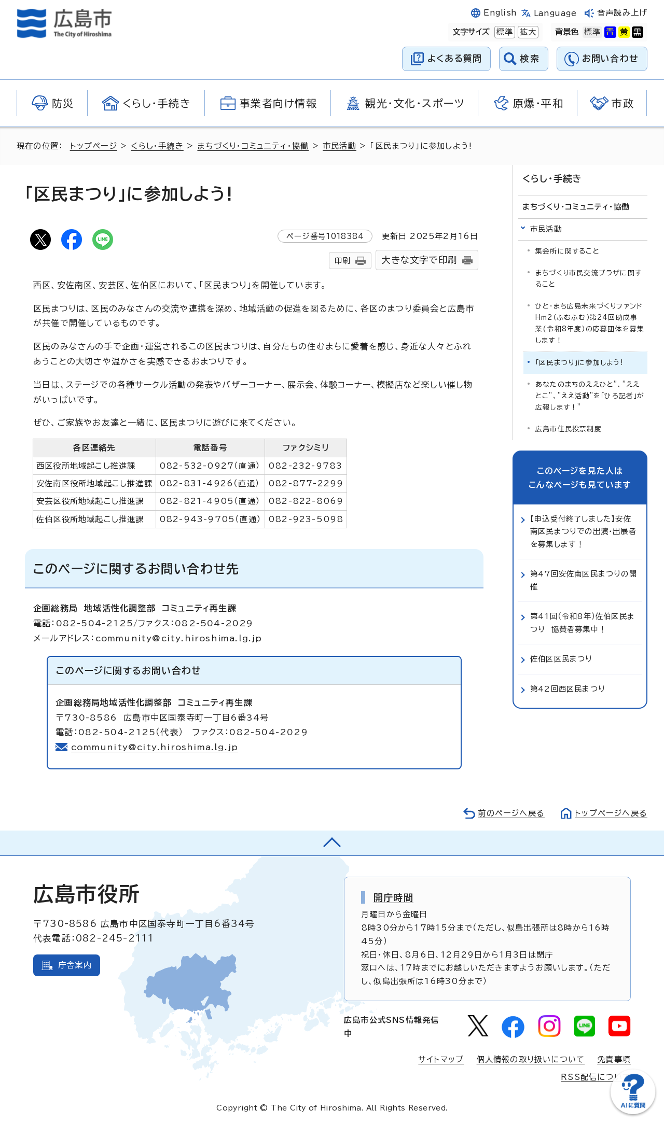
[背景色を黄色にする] (624, 32)
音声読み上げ (622, 13)
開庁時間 (393, 897)
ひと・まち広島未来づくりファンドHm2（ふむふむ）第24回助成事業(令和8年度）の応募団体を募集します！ (589, 323)
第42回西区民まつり (567, 689)
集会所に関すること (567, 251)
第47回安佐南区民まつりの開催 (583, 580)
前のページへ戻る (511, 813)
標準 (503, 32)
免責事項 (614, 1059)
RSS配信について (596, 1077)
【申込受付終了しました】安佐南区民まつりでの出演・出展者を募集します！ (583, 531)
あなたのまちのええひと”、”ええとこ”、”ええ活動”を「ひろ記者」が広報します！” (590, 396)
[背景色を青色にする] (610, 32)
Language (555, 13)
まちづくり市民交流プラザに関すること (588, 279)
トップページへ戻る (611, 813)
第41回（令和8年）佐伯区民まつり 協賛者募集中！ (582, 622)
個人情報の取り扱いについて (531, 1059)
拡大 (527, 32)
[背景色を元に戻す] (592, 32)
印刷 (342, 260)
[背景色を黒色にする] (637, 32)
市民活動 (339, 146)
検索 (530, 58)
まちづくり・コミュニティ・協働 (253, 146)
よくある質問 (454, 58)
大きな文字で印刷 (419, 260)
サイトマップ (441, 1059)
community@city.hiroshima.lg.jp (154, 747)
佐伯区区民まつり (561, 659)
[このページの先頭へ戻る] (332, 843)
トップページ (93, 146)
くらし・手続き (157, 146)
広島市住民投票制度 (568, 429)
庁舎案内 (75, 965)
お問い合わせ (610, 58)
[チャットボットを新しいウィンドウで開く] (633, 1112)
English (500, 13)
